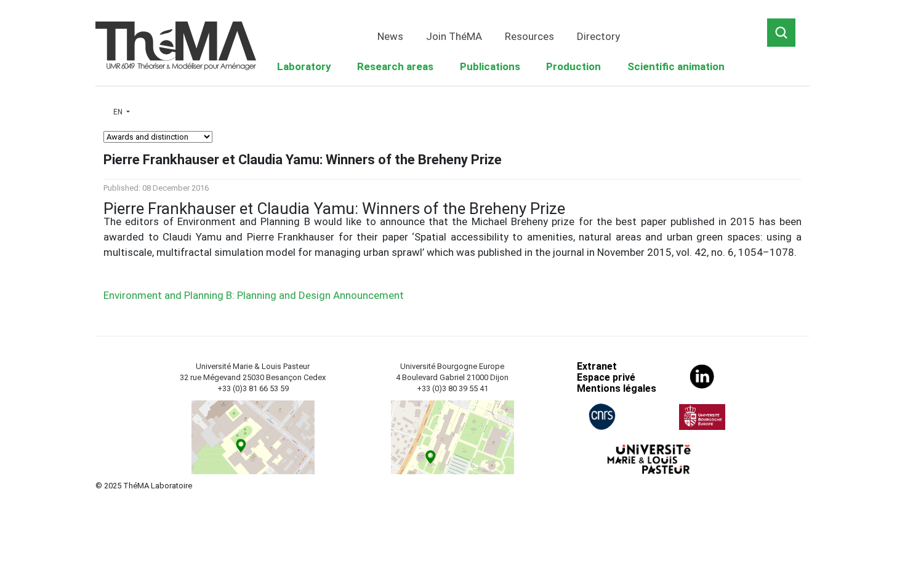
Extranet (597, 366)
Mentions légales (616, 388)
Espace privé (606, 377)
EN (118, 112)
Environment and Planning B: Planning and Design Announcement (253, 295)
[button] (304, 67)
